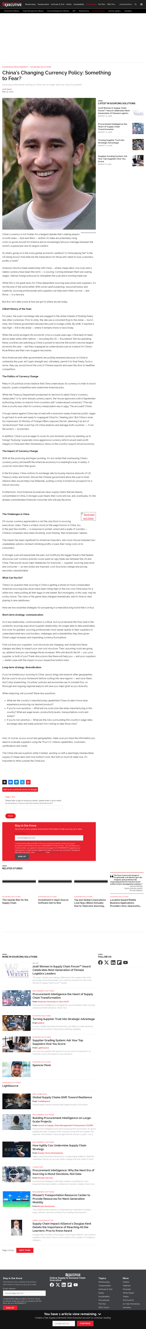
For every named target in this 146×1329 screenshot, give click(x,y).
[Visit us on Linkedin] (113, 962)
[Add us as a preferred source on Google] (28, 782)
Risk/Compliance (40, 1094)
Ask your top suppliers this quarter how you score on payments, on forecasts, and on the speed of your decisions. (62, 1052)
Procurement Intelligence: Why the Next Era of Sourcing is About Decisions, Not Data (63, 1172)
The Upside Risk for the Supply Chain (15, 901)
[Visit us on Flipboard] (119, 962)
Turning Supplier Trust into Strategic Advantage (111, 141)
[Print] (4, 782)
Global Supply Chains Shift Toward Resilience (62, 1097)
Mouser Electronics (46, 1206)
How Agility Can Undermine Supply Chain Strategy (59, 1147)
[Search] (135, 4)
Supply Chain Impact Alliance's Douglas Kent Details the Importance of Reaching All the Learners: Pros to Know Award (62, 1227)
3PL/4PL (36, 963)
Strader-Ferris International (50, 1153)
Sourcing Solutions (40, 67)
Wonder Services (45, 1178)
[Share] (10, 782)
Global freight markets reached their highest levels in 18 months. (60, 1105)
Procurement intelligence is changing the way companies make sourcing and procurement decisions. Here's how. (64, 1006)
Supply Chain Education (43, 1220)
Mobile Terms (40, 852)
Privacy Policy (55, 852)
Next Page (24, 1250)
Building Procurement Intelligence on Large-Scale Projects (62, 1119)
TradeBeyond (43, 1101)
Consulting (38, 1167)
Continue (85, 1323)
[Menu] (141, 4)
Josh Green (7, 89)
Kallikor (40, 1023)
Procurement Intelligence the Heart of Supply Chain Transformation (112, 126)
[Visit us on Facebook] (100, 962)
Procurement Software (43, 991)
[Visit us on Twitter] (106, 962)
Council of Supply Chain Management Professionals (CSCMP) (65, 1125)
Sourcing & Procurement (15, 67)
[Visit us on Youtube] (125, 962)
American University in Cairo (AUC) (53, 1002)
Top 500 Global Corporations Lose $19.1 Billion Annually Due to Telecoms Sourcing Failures (90, 903)
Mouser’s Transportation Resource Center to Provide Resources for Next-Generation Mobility (61, 1198)
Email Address (22, 833)
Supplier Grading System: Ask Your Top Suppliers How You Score (112, 159)
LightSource (43, 1048)
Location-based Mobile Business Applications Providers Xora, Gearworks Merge (125, 903)
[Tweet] (22, 782)
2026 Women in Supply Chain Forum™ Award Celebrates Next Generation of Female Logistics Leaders (114, 110)
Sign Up (22, 856)
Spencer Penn (42, 1065)
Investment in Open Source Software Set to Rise (53, 901)
